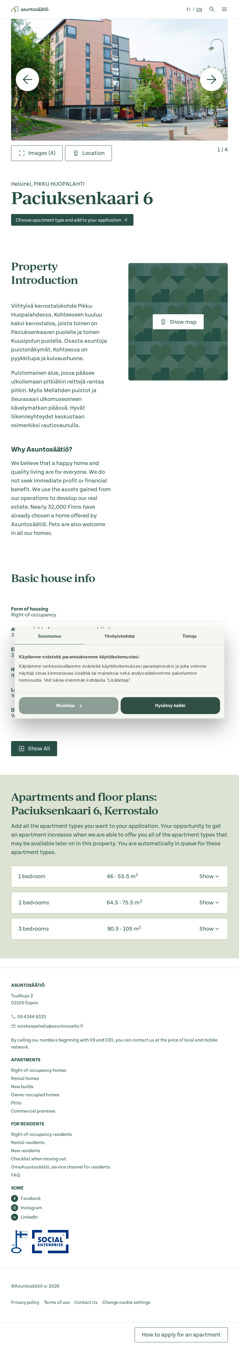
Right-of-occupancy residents (41, 1134)
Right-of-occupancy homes (38, 1070)
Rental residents (28, 1142)
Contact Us (86, 1302)
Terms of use (57, 1302)
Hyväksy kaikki (170, 705)
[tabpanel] (119, 80)
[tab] (37, 153)
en (199, 9)
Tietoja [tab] (189, 636)
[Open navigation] (224, 9)
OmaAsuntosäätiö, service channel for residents (60, 1167)
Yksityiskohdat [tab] (119, 636)
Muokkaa (65, 705)
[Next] (211, 79)
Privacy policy (25, 1302)
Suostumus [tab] (49, 636)
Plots (16, 1103)
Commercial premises (33, 1111)
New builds (22, 1086)
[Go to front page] (29, 9)
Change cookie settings (126, 1302)
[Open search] (212, 9)
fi (189, 9)
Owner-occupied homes (35, 1094)
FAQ (15, 1175)
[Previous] (27, 79)
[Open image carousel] (119, 80)
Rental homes (25, 1078)
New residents (25, 1150)
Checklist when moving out (38, 1159)
